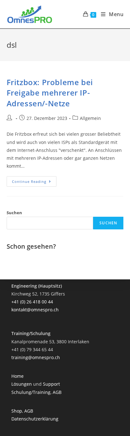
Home (17, 376)
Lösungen (22, 384)
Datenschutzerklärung (34, 419)
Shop (16, 411)
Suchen (14, 212)
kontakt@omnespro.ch (35, 310)
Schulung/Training (30, 392)
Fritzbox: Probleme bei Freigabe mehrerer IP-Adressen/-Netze (50, 93)
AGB (57, 392)
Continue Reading (34, 182)
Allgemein (90, 118)
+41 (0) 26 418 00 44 (32, 302)
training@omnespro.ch (35, 357)
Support (51, 384)
